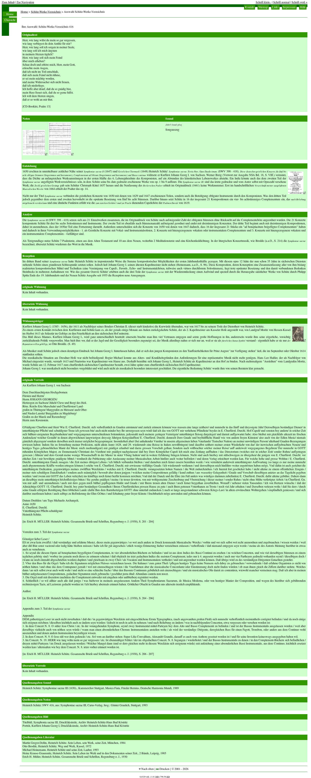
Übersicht (9, 20)
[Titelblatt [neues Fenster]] (297, 193)
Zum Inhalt (8, 2)
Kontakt (249, 7)
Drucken (164, 769)
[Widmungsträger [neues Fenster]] (299, 340)
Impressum (289, 7)
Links (275, 7)
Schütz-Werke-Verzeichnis (46, 12)
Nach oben (147, 769)
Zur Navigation (25, 2)
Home (9, 14)
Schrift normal (281, 2)
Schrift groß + (299, 2)
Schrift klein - (263, 2)
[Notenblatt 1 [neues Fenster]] (34, 154)
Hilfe (303, 7)
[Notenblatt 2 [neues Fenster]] (61, 154)
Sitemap (263, 7)
